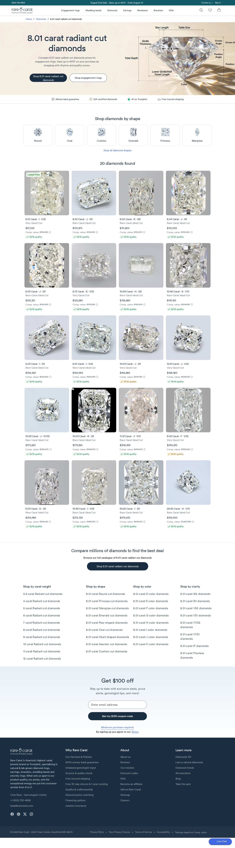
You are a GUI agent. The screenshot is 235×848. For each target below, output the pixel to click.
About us (125, 756)
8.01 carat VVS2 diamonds (190, 625)
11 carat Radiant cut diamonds (41, 651)
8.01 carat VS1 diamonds (195, 615)
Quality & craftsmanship (79, 789)
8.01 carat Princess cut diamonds (106, 601)
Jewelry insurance (75, 805)
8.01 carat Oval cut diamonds (104, 630)
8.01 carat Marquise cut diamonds (107, 608)
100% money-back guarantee (82, 762)
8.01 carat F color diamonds (150, 608)
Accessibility (163, 832)
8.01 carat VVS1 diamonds (190, 636)
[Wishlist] (210, 10)
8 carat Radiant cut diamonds (41, 630)
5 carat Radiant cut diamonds (41, 608)
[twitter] (25, 814)
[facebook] (12, 814)
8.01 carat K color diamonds (150, 644)
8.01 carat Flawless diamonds (192, 655)
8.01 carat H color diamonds (150, 622)
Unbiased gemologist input (80, 767)
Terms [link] (134, 731)
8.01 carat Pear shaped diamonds (106, 622)
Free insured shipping (77, 778)
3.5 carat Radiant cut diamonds (42, 594)
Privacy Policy (97, 832)
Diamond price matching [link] (79, 794)
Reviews (125, 762)
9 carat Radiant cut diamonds (41, 637)
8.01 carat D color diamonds (150, 594)
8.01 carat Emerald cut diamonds (106, 615)
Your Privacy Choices (119, 832)
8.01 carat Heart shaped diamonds (107, 637)
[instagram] (31, 814)
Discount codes (129, 773)
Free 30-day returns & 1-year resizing (86, 784)
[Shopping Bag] (219, 10)
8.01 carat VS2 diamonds (195, 608)
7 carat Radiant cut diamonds (41, 622)
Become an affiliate (131, 784)
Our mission (127, 767)
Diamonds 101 (183, 756)
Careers (124, 800)
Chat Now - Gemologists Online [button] (28, 794)
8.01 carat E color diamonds (150, 601)
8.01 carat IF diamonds (194, 646)
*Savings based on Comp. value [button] (191, 832)
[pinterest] (18, 814)
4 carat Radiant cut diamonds (41, 601)
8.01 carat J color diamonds (150, 637)
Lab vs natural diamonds (189, 762)
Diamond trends (185, 767)
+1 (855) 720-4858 (20, 800)
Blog (178, 778)
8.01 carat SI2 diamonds (195, 594)
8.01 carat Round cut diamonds (105, 594)
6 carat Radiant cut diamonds (41, 615)
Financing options (75, 800)
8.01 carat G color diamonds (150, 615)
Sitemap (125, 794)
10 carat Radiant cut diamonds (42, 644)
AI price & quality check (78, 773)
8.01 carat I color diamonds (150, 630)
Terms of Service (143, 832)
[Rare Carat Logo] (22, 11)
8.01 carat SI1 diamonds (195, 601)
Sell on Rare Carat (130, 789)
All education (183, 773)
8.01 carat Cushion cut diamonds (106, 651)
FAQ (122, 778)
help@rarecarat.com (21, 805)
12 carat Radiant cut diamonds (42, 658)
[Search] (201, 10)
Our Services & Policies (78, 756)
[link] (18, 2)
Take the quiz (183, 784)
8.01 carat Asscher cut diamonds (106, 644)
